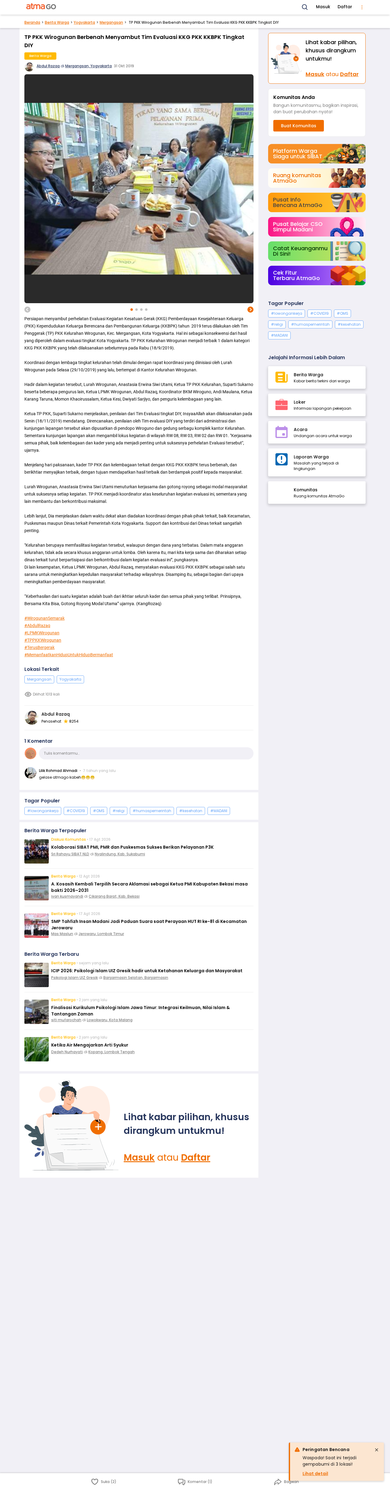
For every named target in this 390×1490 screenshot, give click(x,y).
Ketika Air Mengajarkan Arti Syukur (89, 1045)
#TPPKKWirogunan (42, 640)
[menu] (362, 7)
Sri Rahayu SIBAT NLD (70, 854)
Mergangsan (111, 22)
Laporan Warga (311, 457)
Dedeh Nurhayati (67, 1051)
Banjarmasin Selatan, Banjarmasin (135, 977)
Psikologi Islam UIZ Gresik (74, 977)
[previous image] (27, 310)
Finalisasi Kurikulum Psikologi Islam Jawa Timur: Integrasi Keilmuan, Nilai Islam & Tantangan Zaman (140, 1010)
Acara (300, 429)
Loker (300, 402)
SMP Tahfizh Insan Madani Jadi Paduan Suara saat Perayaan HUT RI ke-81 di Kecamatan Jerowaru (149, 924)
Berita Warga (57, 22)
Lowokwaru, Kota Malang (110, 1019)
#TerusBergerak (39, 647)
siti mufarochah (66, 1019)
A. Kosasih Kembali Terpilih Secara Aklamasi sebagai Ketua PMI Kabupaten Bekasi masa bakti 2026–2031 (149, 887)
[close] (376, 1450)
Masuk (323, 7)
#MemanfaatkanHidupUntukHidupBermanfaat (68, 654)
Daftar (345, 7)
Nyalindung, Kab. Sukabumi (120, 854)
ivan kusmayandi (67, 896)
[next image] (250, 310)
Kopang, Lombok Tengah (111, 1051)
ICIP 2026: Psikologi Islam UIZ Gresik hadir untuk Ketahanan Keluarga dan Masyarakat (147, 971)
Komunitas (305, 490)
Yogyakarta (84, 22)
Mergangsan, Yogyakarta (88, 65)
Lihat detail (315, 1474)
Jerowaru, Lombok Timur (101, 933)
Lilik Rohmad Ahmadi (58, 770)
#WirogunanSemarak (44, 618)
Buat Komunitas (298, 126)
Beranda (32, 22)
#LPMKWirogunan (41, 632)
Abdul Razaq (48, 65)
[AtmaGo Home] (41, 7)
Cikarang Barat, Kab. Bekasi (114, 896)
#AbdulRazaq (37, 625)
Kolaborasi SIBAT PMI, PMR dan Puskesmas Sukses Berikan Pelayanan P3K (132, 847)
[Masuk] (71, 1125)
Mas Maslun (62, 933)
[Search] (305, 7)
